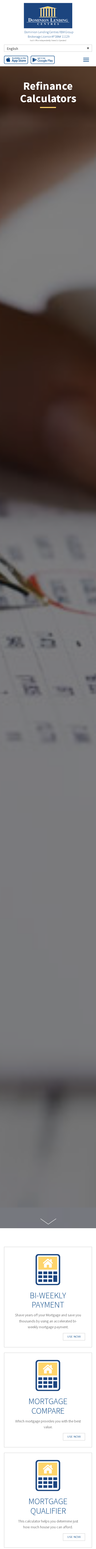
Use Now (74, 1336)
